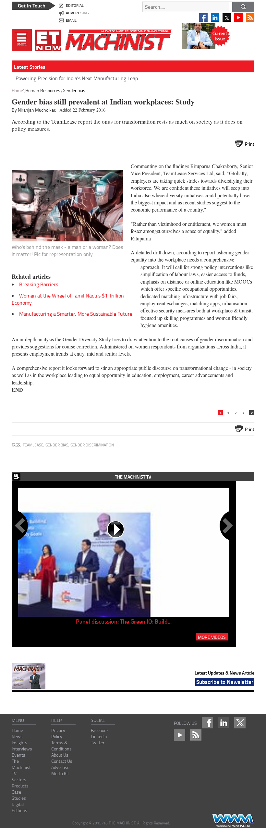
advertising (77, 13)
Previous (21, 525)
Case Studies (19, 795)
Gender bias (56, 445)
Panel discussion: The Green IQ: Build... (124, 621)
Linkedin (99, 736)
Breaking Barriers (38, 284)
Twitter (97, 742)
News (17, 736)
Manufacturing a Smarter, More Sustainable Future (75, 313)
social (98, 720)
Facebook (100, 730)
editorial (75, 5)
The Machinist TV (21, 767)
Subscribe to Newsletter (224, 682)
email (71, 20)
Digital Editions (19, 807)
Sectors (19, 779)
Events (18, 755)
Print (249, 144)
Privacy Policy (58, 733)
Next (226, 525)
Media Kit (60, 773)
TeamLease (33, 445)
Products (20, 786)
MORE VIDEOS (212, 637)
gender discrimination (92, 445)
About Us (59, 755)
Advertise (60, 767)
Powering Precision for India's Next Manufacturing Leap (77, 78)
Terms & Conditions (61, 745)
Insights (19, 742)
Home (17, 90)
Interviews (22, 749)
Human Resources (42, 90)
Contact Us (61, 761)
